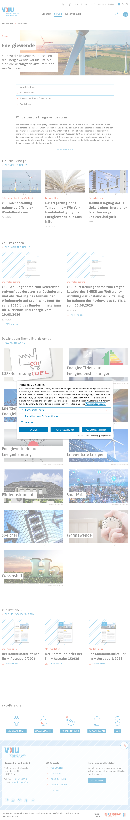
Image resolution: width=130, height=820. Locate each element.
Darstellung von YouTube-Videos (41, 416)
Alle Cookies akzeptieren (96, 430)
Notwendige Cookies (35, 410)
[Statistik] (22, 423)
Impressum (106, 436)
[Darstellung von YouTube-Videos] (22, 416)
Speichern (34, 430)
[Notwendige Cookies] (22, 410)
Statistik (29, 422)
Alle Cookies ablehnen (65, 430)
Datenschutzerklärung (95, 404)
